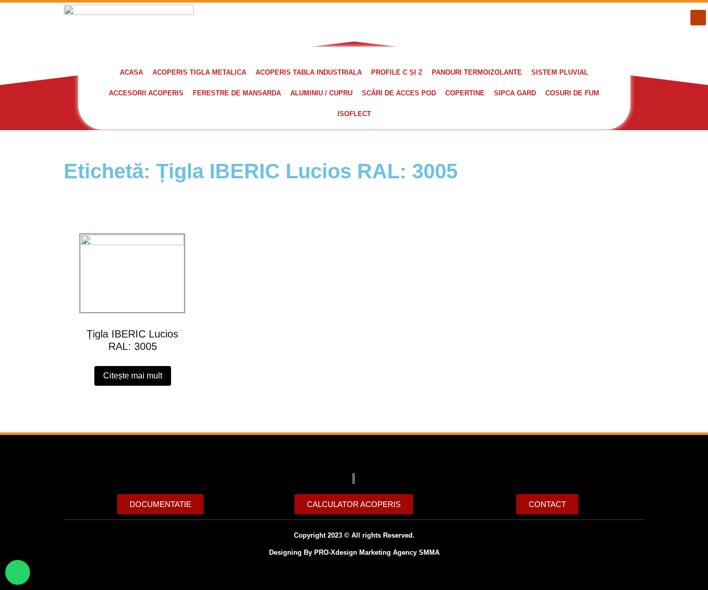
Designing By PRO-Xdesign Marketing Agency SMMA (354, 552)
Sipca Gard (515, 93)
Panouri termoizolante (477, 72)
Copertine (465, 93)
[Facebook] (698, 17)
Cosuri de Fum (572, 93)
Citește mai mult (132, 375)
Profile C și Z (396, 72)
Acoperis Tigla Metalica (199, 72)
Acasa (131, 72)
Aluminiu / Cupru (321, 93)
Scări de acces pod (399, 93)
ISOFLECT (354, 114)
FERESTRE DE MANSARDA (237, 93)
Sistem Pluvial (559, 72)
